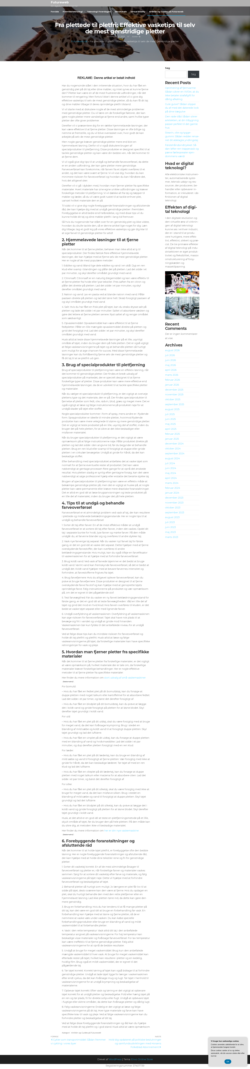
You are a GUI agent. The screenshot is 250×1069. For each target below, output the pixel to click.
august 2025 (172, 409)
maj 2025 (170, 424)
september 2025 (174, 404)
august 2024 (172, 458)
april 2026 (171, 370)
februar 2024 (172, 488)
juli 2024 (170, 463)
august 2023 (172, 517)
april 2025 (170, 429)
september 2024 (174, 453)
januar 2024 (172, 492)
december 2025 (174, 389)
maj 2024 (170, 473)
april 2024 (171, 478)
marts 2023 (171, 537)
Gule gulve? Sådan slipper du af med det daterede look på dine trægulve (182, 108)
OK (228, 1062)
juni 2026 (170, 360)
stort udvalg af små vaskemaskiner (125, 677)
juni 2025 (170, 419)
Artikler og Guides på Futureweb (166, 11)
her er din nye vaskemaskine (121, 830)
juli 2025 (170, 414)
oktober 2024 (173, 448)
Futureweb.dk (79, 41)
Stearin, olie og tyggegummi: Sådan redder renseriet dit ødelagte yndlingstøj (182, 136)
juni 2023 (170, 527)
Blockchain (121, 11)
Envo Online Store (142, 1059)
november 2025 (174, 394)
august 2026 (172, 350)
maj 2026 (170, 365)
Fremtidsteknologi (73, 11)
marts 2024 (171, 483)
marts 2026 (171, 374)
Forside (55, 11)
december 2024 (174, 443)
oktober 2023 (172, 507)
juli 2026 (170, 355)
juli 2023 (170, 522)
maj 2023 (170, 532)
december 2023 (174, 497)
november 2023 (174, 502)
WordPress (115, 1059)
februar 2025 (172, 433)
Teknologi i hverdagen (99, 11)
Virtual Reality (138, 11)
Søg (167, 68)
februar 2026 (172, 379)
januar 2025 (172, 438)
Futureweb (60, 2)
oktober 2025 (172, 399)
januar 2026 (172, 384)
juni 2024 (170, 468)
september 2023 (174, 512)
